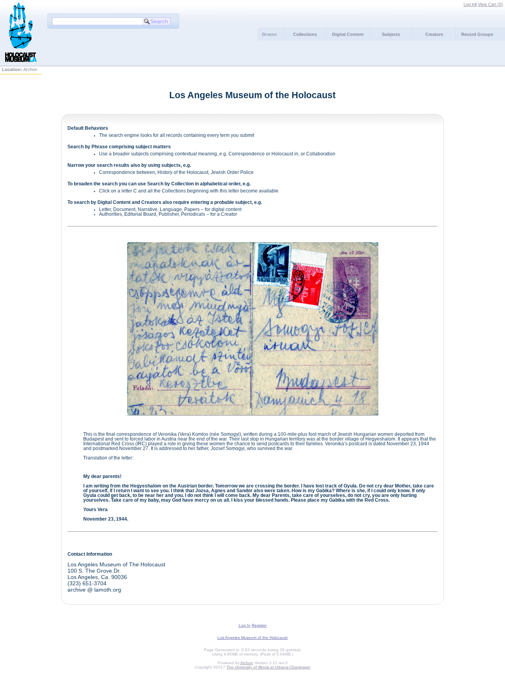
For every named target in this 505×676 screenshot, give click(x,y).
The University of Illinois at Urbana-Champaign (268, 667)
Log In (469, 4)
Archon (246, 663)
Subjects (391, 34)
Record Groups (477, 34)
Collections (305, 34)
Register (259, 625)
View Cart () (490, 4)
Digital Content (348, 34)
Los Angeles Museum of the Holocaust (252, 637)
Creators (434, 34)
